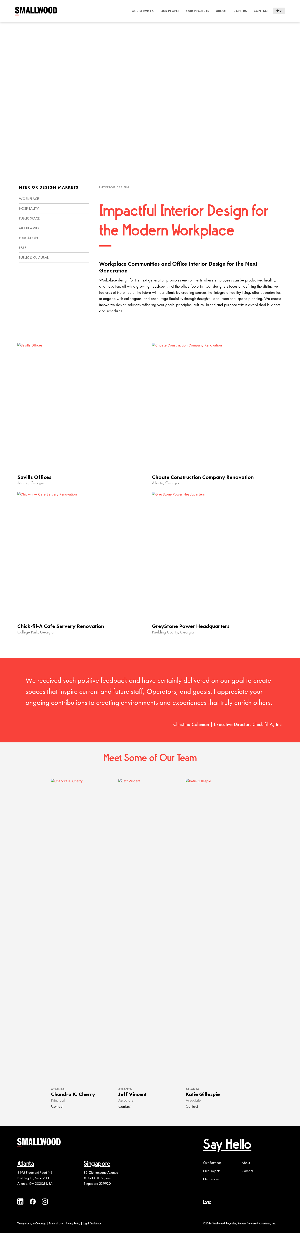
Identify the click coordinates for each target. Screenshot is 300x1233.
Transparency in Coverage (31, 1223)
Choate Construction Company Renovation (203, 477)
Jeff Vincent (132, 1094)
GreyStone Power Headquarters (191, 626)
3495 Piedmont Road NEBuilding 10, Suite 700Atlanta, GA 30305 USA (34, 1178)
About (221, 11)
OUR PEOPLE (169, 11)
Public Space (29, 218)
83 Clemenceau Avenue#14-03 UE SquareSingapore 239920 (101, 1178)
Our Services (212, 1163)
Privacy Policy (73, 1223)
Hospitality (29, 208)
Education (28, 237)
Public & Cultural (34, 257)
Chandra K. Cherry (73, 1094)
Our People (211, 1179)
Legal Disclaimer (92, 1223)
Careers (247, 1171)
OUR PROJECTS (197, 11)
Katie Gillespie (203, 1094)
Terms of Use (56, 1223)
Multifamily (29, 228)
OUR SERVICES (143, 11)
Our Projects (211, 1171)
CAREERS (240, 11)
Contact (261, 11)
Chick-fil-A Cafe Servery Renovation (60, 626)
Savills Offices (34, 477)
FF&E (22, 247)
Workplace (29, 198)
